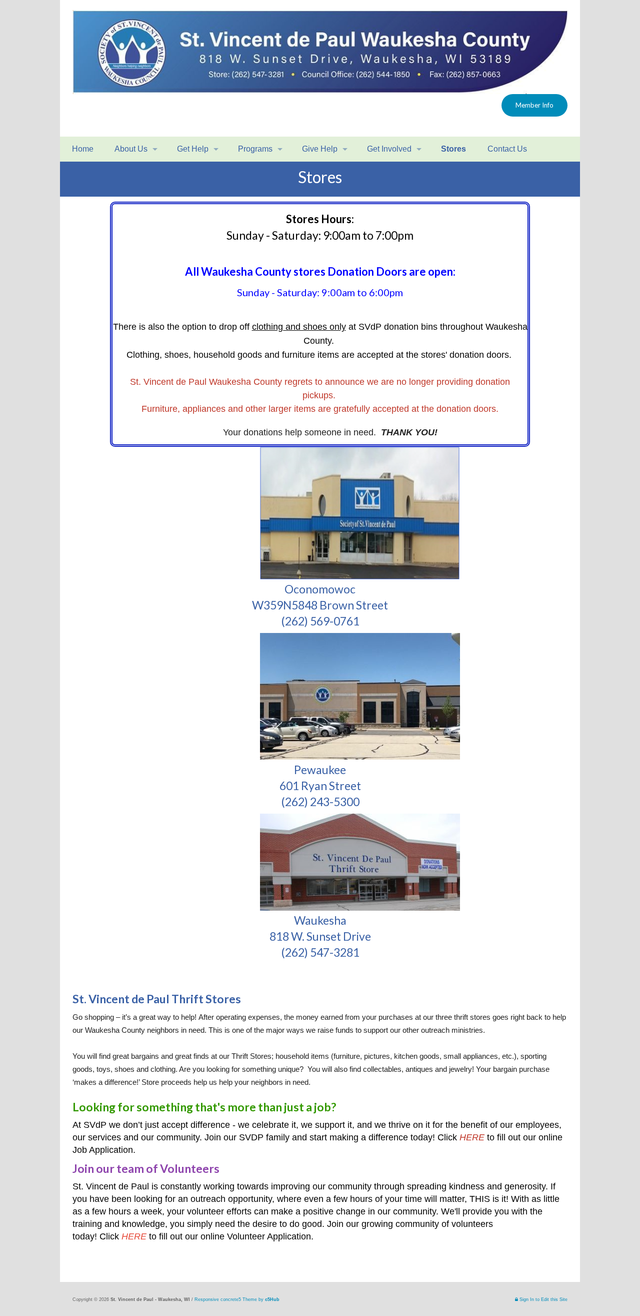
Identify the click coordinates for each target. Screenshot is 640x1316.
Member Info (535, 105)
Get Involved (389, 149)
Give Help (320, 149)
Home (82, 149)
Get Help (192, 149)
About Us (130, 149)
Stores (453, 149)
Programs (255, 149)
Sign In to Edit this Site (543, 1299)
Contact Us (506, 149)
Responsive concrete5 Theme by (237, 1299)
